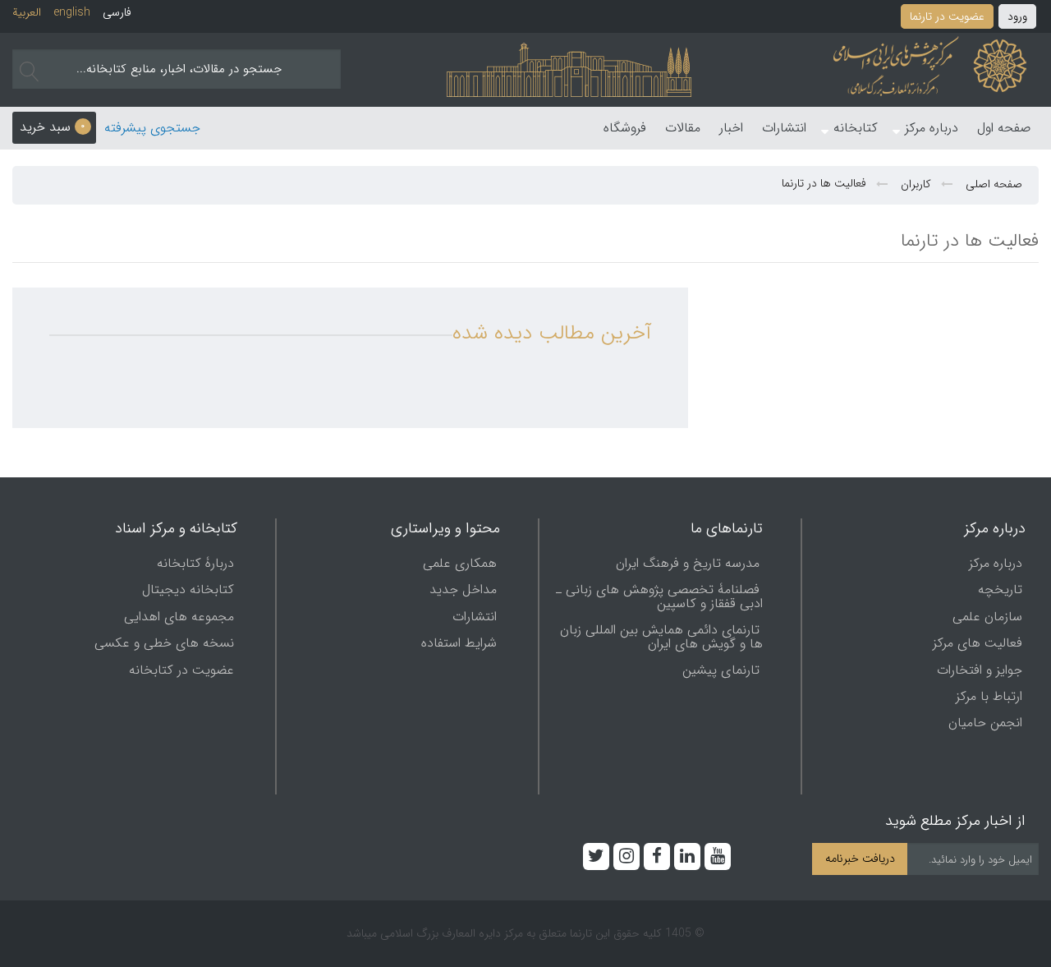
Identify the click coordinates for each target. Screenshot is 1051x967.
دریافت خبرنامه (860, 859)
